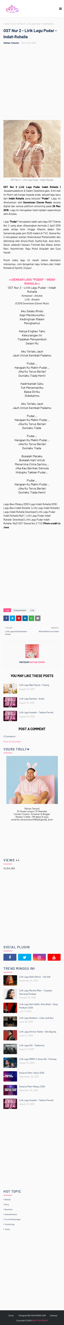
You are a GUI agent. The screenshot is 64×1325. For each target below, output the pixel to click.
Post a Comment (12, 741)
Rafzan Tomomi (11, 42)
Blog (7, 1204)
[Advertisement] (32, 82)
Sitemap (53, 1315)
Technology (10, 1224)
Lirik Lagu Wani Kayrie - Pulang (34, 685)
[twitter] (24, 957)
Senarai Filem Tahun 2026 (31, 1072)
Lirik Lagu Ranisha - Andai (31, 698)
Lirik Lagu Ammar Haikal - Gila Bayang (37, 1031)
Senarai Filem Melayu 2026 (32, 1086)
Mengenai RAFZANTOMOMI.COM (32, 1315)
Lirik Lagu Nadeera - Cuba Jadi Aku (36, 1018)
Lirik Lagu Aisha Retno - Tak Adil (34, 976)
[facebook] (9, 957)
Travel (7, 1229)
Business (9, 1209)
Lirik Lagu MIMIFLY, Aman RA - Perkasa (37, 1059)
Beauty (8, 1199)
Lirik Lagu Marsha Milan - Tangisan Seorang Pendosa (35, 992)
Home (6, 23)
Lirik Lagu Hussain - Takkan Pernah (36, 712)
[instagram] (39, 957)
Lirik (13, 23)
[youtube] (54, 957)
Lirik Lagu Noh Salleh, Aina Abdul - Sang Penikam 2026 (38, 1006)
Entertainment (20, 610)
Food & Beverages (13, 1219)
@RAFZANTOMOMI (40, 1320)
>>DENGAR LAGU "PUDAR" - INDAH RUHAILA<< (32, 281)
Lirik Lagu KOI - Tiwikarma (31, 1045)
